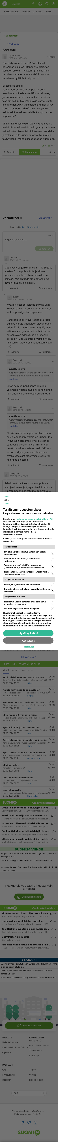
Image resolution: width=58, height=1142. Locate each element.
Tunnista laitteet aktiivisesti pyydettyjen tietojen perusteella (27, 590)
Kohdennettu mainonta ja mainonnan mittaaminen (22, 559)
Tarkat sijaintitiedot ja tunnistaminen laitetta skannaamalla (25, 553)
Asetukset (28, 640)
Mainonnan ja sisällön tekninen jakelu (22, 608)
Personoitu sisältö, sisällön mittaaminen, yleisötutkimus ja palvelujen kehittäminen (24, 566)
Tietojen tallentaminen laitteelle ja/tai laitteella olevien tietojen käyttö (26, 573)
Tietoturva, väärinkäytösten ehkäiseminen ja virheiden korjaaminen (25, 603)
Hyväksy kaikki (28, 633)
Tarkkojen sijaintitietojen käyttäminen (22, 584)
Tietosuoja (29, 647)
